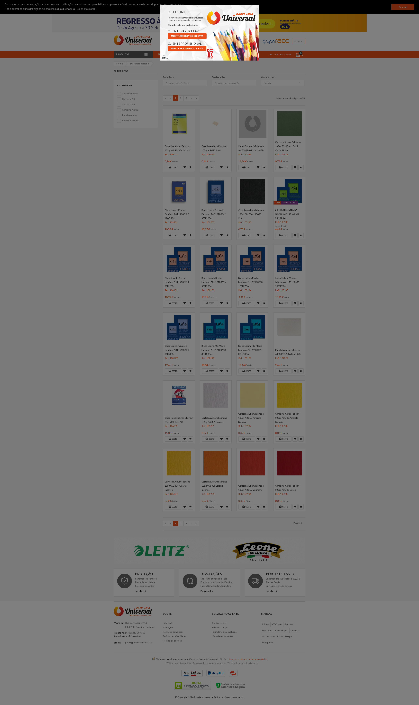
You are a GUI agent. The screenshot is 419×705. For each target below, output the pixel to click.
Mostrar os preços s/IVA (187, 48)
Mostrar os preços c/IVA (187, 36)
